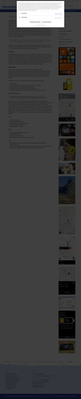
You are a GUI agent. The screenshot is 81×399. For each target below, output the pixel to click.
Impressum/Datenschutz (40, 25)
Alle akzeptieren (46, 22)
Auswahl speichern (35, 22)
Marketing (24, 17)
